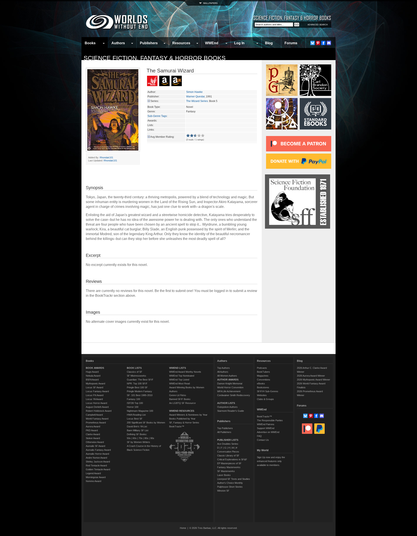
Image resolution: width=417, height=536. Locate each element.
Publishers (149, 43)
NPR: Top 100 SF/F (137, 383)
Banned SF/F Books (179, 399)
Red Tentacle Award (96, 465)
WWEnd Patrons (265, 424)
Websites (262, 395)
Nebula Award (93, 375)
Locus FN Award (94, 395)
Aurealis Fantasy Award (98, 450)
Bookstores (263, 387)
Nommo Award (93, 481)
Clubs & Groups (265, 399)
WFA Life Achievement (228, 391)
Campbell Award (94, 414)
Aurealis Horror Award (97, 453)
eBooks (261, 383)
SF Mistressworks (136, 375)
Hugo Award (92, 371)
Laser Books (224, 475)
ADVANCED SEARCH (318, 25)
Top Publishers (225, 428)
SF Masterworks (226, 471)
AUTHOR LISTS (226, 403)
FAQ (259, 436)
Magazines (262, 375)
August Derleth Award (97, 407)
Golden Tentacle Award (98, 469)
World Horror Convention (230, 387)
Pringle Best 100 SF (137, 387)
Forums (291, 43)
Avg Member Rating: (162, 136)
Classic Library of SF (228, 455)
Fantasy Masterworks (228, 467)
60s (135, 438)
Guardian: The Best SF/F (140, 379)
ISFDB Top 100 (135, 403)
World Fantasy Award (97, 418)
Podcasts (262, 368)
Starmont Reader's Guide (230, 411)
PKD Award (92, 430)
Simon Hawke (194, 91)
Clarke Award (93, 434)
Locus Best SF (134, 418)
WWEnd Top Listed (179, 379)
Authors (118, 43)
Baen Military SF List (137, 430)
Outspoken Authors (227, 407)
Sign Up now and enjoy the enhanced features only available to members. (271, 461)
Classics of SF (134, 371)
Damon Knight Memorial (229, 383)
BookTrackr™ (176, 426)
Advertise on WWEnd (268, 432)
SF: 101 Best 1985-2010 (139, 395)
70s (140, 438)
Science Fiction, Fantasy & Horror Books (155, 58)
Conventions (263, 379)
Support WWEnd (265, 428)
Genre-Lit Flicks (177, 395)
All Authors (222, 371)
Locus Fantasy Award (97, 391)
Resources (181, 43)
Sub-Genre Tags (157, 116)
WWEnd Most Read (179, 383)
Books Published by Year (182, 418)
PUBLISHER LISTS (227, 440)
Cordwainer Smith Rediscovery (233, 395)
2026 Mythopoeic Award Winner (313, 379)
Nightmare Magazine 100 (140, 411)
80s (146, 438)
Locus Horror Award (96, 403)
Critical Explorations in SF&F (232, 459)
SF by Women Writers (138, 442)
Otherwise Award (95, 442)
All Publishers (224, 432)
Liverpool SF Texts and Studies (233, 479)
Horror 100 (132, 407)
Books (90, 43)
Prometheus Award (96, 422)
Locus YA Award (94, 399)
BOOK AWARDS (95, 368)
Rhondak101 (106, 157)
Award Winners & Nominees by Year (188, 414)
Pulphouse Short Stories (230, 486)
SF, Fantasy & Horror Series (184, 422)
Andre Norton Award (96, 457)
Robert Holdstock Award (98, 411)
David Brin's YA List (137, 426)
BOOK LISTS (134, 368)
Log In (239, 43)
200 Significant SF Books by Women (146, 422)
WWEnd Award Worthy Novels (185, 371)
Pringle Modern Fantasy (139, 391)
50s (129, 438)
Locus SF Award (94, 387)
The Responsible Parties (270, 420)
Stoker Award (93, 438)
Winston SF (223, 490)
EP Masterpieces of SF (229, 463)
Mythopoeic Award (95, 383)
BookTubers (263, 371)
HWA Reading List (136, 414)
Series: (155, 101)
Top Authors (223, 368)
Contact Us (263, 440)
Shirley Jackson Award (98, 461)
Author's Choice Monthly (230, 483)
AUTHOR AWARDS (227, 379)
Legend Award (93, 473)
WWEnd (211, 43)
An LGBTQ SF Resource (182, 403)
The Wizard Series (197, 101)
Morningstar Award (96, 477)
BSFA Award (92, 379)
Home (183, 528)
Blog (269, 43)
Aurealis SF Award (95, 446)
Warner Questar (195, 96)
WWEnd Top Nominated (181, 375)
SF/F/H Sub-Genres (267, 391)
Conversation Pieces (228, 451)
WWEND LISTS (177, 368)
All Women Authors (227, 375)
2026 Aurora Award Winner (311, 375)
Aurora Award (93, 426)
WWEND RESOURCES (181, 411)
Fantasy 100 (133, 399)
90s (152, 438)
